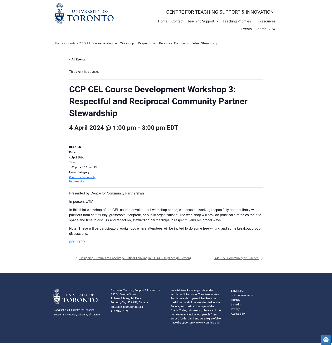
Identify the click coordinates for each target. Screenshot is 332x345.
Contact (177, 21)
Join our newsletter (242, 295)
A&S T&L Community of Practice (236, 258)
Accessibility (238, 313)
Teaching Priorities (237, 21)
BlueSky (235, 299)
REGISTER (77, 242)
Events (246, 29)
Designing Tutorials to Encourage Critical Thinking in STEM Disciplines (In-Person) (135, 258)
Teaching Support (200, 21)
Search (261, 29)
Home (163, 21)
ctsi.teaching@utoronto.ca (127, 306)
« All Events (77, 59)
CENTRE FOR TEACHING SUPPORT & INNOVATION (220, 12)
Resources (267, 21)
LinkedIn (236, 304)
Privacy (235, 309)
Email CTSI (237, 290)
